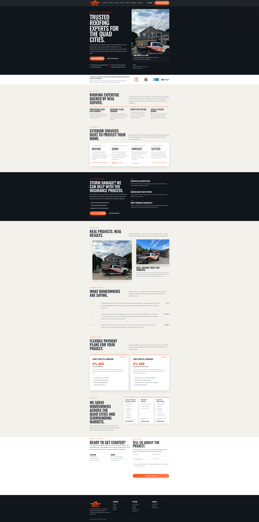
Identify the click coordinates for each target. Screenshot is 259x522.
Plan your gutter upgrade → (158, 163)
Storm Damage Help (112, 58)
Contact (140, 2)
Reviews (134, 507)
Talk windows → (136, 163)
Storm (116, 2)
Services (105, 2)
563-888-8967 (136, 66)
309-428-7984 (145, 421)
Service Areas (135, 509)
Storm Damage (135, 504)
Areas (127, 2)
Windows (115, 507)
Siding (114, 506)
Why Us (111, 2)
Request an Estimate (162, 2)
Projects (122, 2)
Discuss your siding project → (117, 163)
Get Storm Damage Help (98, 213)
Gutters (114, 509)
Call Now (149, 2)
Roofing (115, 504)
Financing (134, 2)
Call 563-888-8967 (114, 213)
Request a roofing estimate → (99, 163)
